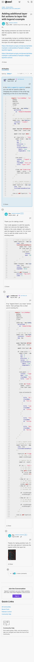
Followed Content (7, 611)
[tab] (5, 68)
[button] (12, 555)
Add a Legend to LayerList (16, 87)
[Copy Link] (30, 24)
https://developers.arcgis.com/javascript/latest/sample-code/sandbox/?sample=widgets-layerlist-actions (17, 55)
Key (7, 23)
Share (4, 62)
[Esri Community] (8, 2)
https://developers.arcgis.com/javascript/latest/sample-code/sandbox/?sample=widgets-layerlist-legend (17, 48)
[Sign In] (31, 2)
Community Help (6, 614)
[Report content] (31, 14)
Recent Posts (5, 609)
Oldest (9, 74)
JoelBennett (11, 79)
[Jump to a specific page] (30, 73)
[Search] (28, 2)
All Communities (6, 607)
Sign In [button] (17, 596)
